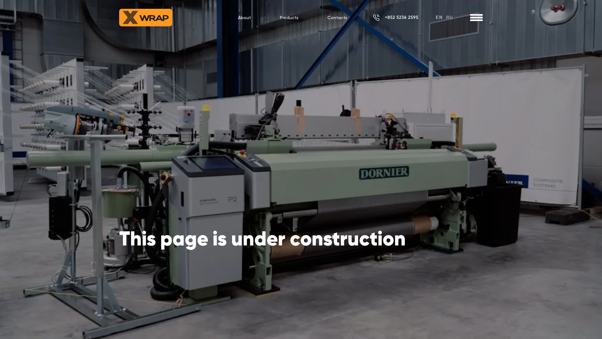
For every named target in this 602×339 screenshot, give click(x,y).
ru (449, 17)
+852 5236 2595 (401, 17)
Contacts (337, 17)
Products (289, 17)
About (244, 17)
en (439, 17)
